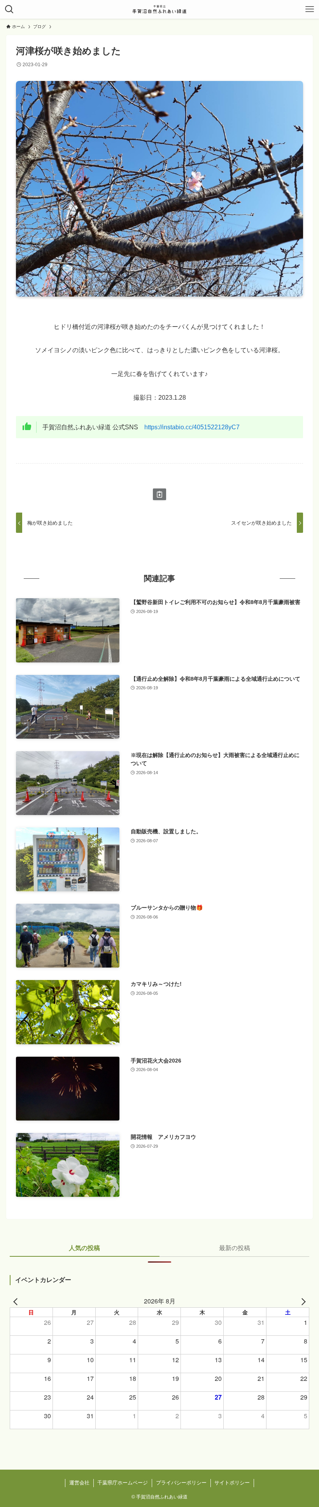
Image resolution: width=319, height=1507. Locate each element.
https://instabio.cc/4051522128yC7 (192, 427)
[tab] (85, 1250)
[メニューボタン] (309, 9)
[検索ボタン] (9, 9)
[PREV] (17, 1301)
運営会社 (79, 1483)
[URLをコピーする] (159, 494)
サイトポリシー (232, 1483)
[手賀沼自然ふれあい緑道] (159, 9)
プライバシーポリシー (181, 1483)
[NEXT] (301, 1301)
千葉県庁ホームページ (122, 1483)
